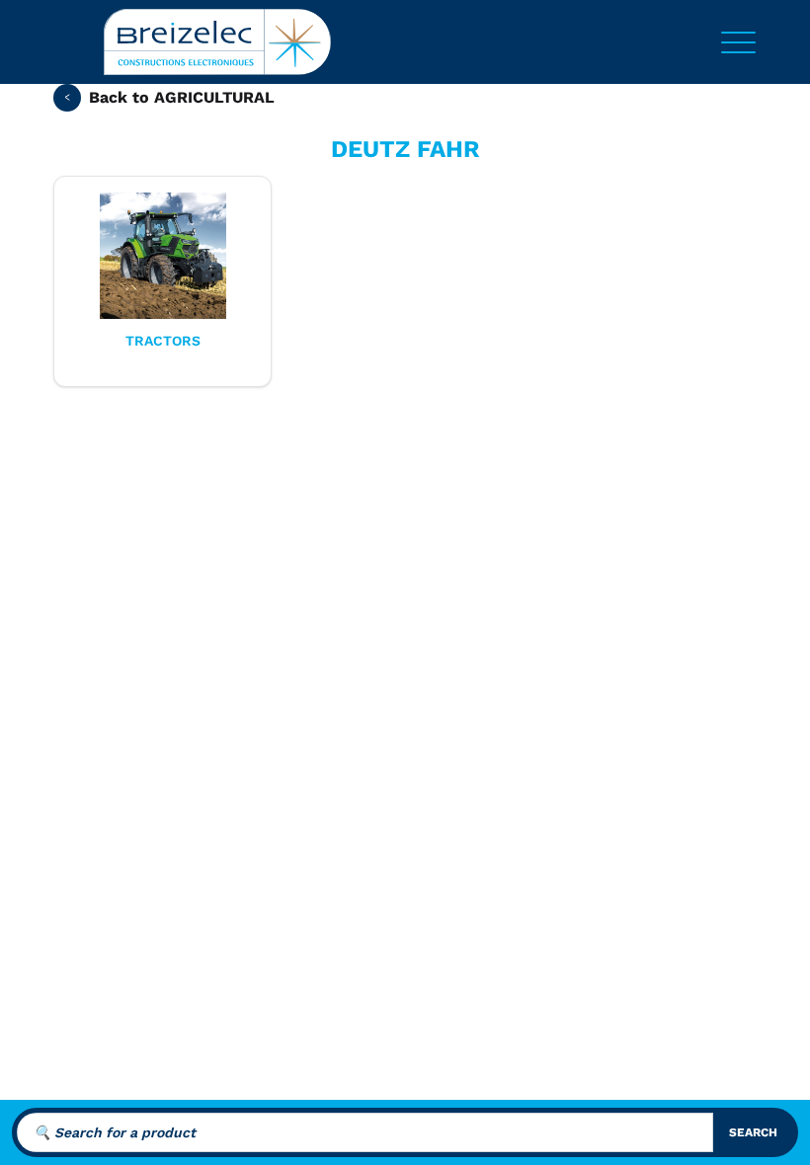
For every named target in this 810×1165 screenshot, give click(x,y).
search (753, 1132)
